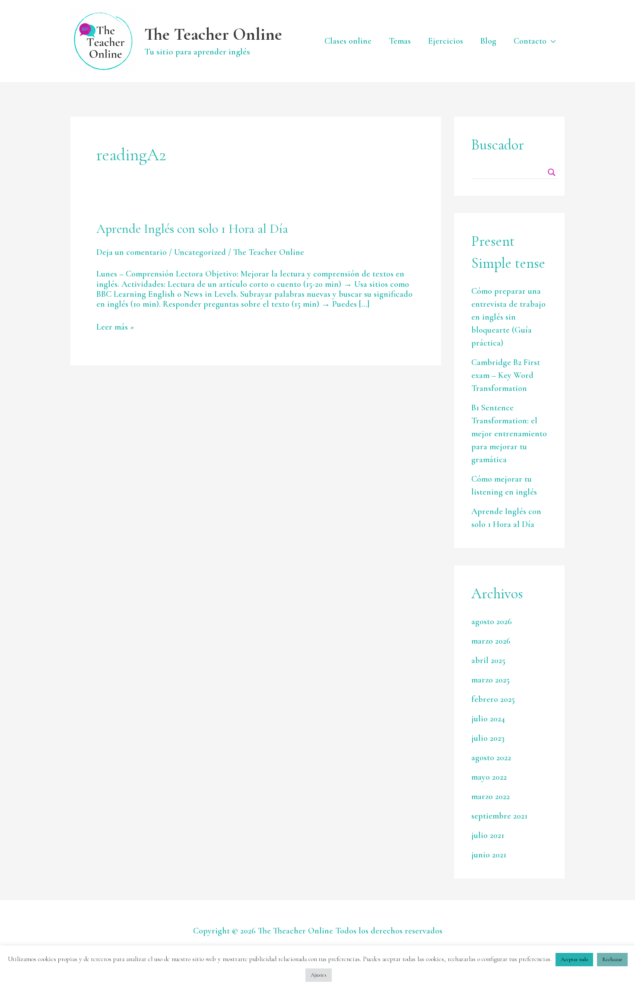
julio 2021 (487, 835)
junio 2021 (488, 855)
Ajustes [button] (319, 974)
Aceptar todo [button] (574, 959)
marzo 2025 (490, 680)
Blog (488, 41)
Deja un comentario (131, 252)
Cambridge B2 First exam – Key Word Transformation (505, 375)
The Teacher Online (213, 34)
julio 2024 (488, 719)
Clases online (347, 41)
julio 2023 (488, 738)
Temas (400, 41)
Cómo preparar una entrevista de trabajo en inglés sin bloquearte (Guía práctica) (508, 317)
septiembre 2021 (499, 816)
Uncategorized (200, 252)
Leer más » (115, 327)
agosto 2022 (491, 757)
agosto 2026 (491, 621)
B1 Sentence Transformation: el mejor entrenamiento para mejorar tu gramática (509, 434)
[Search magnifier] (552, 172)
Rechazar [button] (612, 959)
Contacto (530, 41)
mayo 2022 (489, 777)
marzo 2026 (491, 641)
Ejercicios (445, 41)
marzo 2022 (490, 796)
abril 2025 (488, 660)
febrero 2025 (493, 699)
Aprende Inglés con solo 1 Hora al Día (192, 229)
